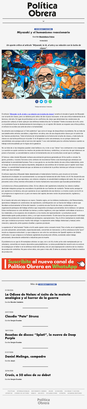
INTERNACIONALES (23, 391)
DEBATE (33, 393)
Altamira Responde (75, 393)
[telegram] (45, 102)
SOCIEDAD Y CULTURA (43, 29)
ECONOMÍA (59, 391)
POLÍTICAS (11, 391)
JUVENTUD (8, 393)
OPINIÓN (62, 393)
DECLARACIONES (51, 393)
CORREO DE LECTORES (21, 393)
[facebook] (37, 102)
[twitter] (41, 102)
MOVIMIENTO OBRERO (39, 391)
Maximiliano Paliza (46, 37)
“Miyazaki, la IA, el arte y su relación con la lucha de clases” (32, 114)
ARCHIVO (41, 393)
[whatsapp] (50, 102)
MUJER (51, 391)
